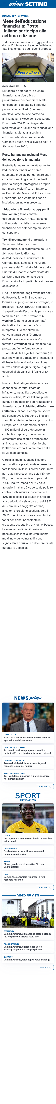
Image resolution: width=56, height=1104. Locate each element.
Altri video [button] (45, 967)
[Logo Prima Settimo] (28, 4)
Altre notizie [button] (44, 786)
